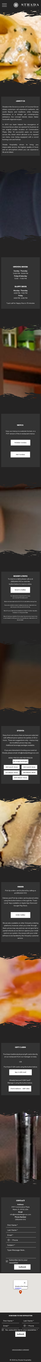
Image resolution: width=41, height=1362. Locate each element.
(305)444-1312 (20, 1219)
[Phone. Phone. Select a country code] (9, 1240)
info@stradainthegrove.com (20, 1214)
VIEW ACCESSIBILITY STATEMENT (20, 1349)
